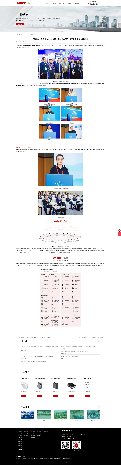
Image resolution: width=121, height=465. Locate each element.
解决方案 (53, 3)
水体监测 (20, 433)
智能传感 (20, 439)
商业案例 (77, 3)
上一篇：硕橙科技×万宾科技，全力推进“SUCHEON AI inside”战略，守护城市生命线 (33, 337)
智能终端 (20, 447)
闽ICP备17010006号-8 (70, 462)
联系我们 (39, 435)
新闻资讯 (61, 3)
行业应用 (26, 435)
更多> (99, 341)
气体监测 (20, 437)
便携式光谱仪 (46, 458)
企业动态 (32, 34)
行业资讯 (33, 435)
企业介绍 (39, 433)
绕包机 (69, 458)
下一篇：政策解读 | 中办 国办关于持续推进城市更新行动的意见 (91, 337)
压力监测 (20, 441)
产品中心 (46, 3)
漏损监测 (20, 445)
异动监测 (20, 443)
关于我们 (69, 3)
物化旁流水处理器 (39, 458)
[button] (99, 416)
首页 (39, 3)
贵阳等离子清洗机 (57, 458)
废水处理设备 (19, 458)
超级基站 (20, 449)
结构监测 (20, 435)
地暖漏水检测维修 (31, 458)
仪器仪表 (51, 458)
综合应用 (26, 433)
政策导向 (33, 437)
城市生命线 (25, 458)
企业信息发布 (65, 458)
